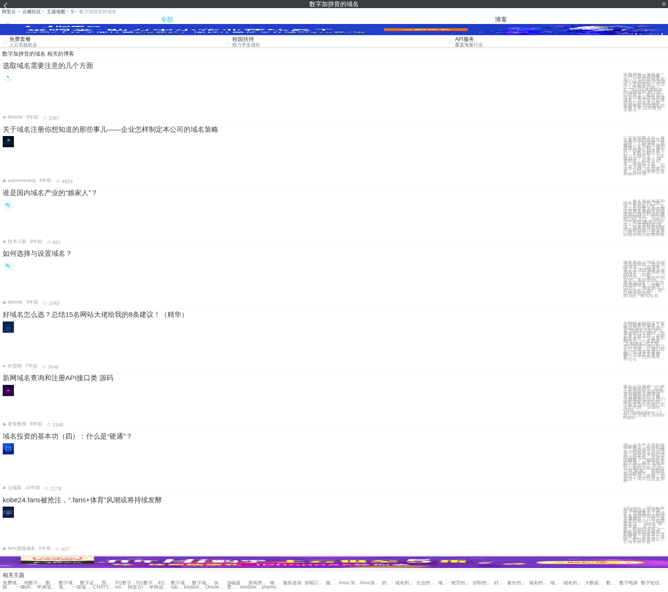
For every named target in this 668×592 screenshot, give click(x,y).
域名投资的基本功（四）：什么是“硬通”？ (68, 436)
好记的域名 (500, 583)
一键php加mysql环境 (26, 587)
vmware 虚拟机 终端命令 (121, 587)
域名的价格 (405, 583)
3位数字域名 (125, 583)
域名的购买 (573, 583)
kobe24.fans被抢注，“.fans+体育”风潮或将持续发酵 (82, 500)
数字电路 (628, 583)
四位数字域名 (108, 583)
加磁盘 (220, 583)
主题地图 (56, 11)
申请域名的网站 (47, 587)
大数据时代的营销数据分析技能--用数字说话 (595, 583)
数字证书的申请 (90, 583)
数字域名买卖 (69, 583)
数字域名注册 (181, 583)
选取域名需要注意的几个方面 (48, 66)
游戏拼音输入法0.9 (258, 583)
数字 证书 (612, 583)
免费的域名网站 (65, 587)
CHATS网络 (103, 587)
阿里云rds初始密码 (138, 587)
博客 (501, 19)
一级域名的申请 (82, 587)
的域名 (388, 583)
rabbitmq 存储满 (177, 587)
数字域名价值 (52, 583)
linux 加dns (349, 583)
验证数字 (9, 587)
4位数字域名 (164, 583)
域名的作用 (444, 583)
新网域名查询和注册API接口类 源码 (58, 378)
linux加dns (371, 583)
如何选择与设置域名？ (37, 253)
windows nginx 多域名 (250, 587)
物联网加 (276, 583)
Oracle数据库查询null (216, 587)
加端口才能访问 (314, 583)
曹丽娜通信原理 (233, 587)
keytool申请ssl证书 (194, 587)
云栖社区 (31, 11)
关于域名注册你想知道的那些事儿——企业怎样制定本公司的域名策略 (110, 129)
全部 (167, 19)
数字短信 (650, 583)
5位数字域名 (146, 583)
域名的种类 (556, 583)
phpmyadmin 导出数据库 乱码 (272, 587)
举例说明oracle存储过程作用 (159, 587)
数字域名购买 (202, 583)
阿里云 (9, 11)
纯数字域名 (34, 583)
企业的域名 (427, 583)
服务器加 (292, 583)
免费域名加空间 (13, 583)
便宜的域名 (461, 583)
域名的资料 (539, 583)
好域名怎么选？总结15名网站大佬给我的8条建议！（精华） (95, 314)
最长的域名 (517, 583)
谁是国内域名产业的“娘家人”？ (50, 193)
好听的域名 (483, 583)
